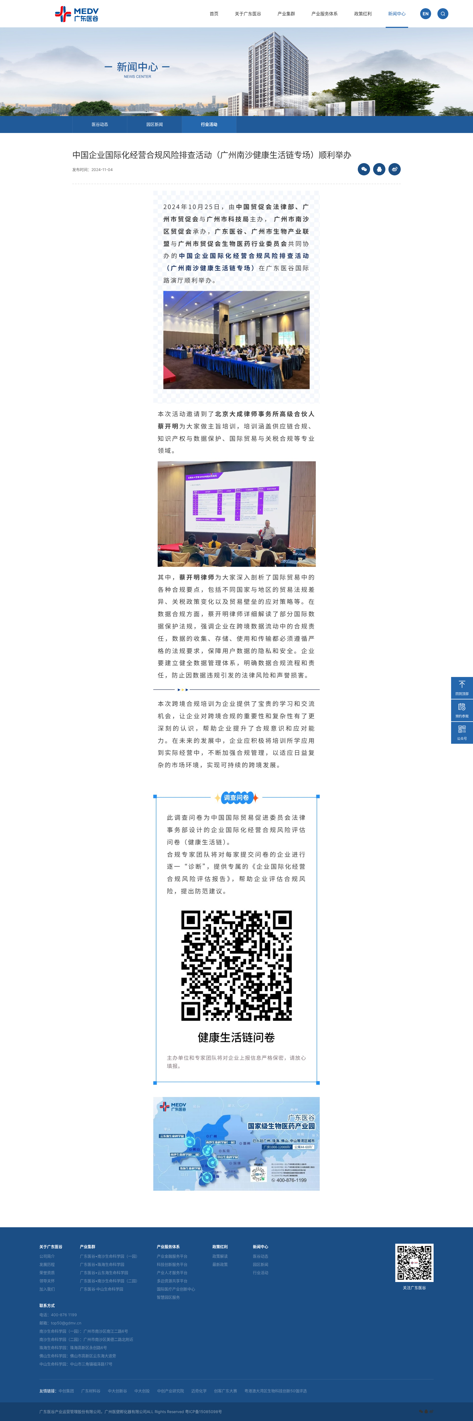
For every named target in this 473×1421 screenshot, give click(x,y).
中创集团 (66, 1390)
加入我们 (47, 1289)
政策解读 (220, 1256)
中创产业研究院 (170, 1390)
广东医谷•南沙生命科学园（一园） (110, 1256)
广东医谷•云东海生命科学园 (104, 1272)
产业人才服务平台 (172, 1272)
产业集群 (286, 13)
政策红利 (363, 13)
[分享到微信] (364, 169)
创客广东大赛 (225, 1390)
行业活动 (209, 124)
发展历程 (47, 1264)
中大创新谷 (117, 1390)
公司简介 (47, 1256)
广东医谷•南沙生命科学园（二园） (110, 1280)
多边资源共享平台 (172, 1280)
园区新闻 (154, 124)
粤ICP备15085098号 (203, 1411)
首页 (214, 13)
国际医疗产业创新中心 (176, 1289)
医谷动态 (100, 124)
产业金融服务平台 (172, 1256)
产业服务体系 (325, 13)
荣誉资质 (47, 1272)
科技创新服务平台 (172, 1264)
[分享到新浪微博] (394, 169)
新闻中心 (397, 13)
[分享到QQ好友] (379, 169)
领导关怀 (47, 1280)
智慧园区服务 (168, 1297)
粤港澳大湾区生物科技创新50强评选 (275, 1390)
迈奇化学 (199, 1390)
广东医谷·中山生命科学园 (101, 1289)
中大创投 (142, 1390)
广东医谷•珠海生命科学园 (102, 1264)
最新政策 (220, 1264)
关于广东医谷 (248, 13)
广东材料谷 (90, 1390)
